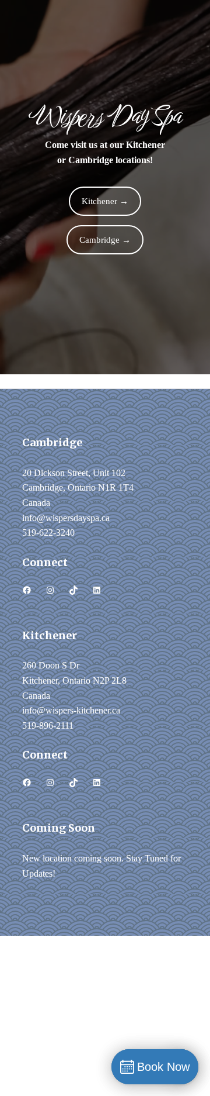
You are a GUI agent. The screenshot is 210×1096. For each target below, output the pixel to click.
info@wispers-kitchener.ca (71, 710)
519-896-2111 (48, 725)
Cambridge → (105, 239)
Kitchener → (105, 201)
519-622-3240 (48, 532)
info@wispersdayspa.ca (66, 518)
